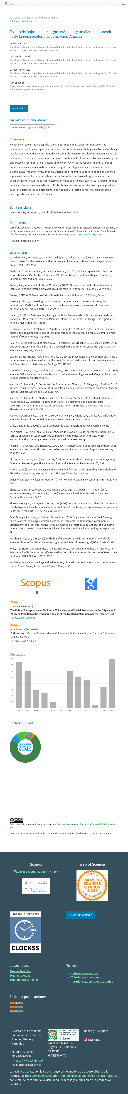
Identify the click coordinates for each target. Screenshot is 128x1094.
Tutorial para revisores (85, 977)
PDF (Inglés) (18, 108)
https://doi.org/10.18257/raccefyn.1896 (83, 234)
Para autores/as (20, 975)
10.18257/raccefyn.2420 (23, 640)
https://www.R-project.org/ (74, 473)
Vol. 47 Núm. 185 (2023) (21, 17)
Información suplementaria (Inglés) (32, 127)
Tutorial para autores (84, 973)
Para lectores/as (20, 971)
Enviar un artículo (80, 915)
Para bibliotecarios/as (24, 980)
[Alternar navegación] (123, 3)
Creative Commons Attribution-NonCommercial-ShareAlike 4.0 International (69, 1076)
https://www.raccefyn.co (27, 1060)
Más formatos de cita (24, 240)
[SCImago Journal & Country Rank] (36, 872)
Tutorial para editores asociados (92, 981)
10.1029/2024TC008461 (22, 617)
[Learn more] (24, 805)
